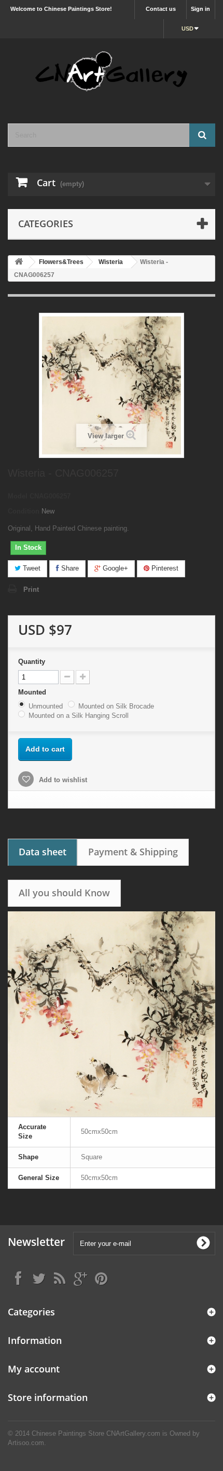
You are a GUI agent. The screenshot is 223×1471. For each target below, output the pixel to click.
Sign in (200, 9)
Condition (23, 511)
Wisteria (111, 262)
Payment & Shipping (133, 851)
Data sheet (42, 851)
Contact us (161, 9)
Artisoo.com (26, 1443)
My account (34, 1369)
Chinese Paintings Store (68, 1433)
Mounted (33, 692)
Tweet (30, 568)
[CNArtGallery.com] (111, 72)
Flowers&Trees (61, 262)
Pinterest (163, 568)
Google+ (114, 568)
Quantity (31, 661)
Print (31, 589)
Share (69, 568)
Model (17, 496)
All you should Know (64, 892)
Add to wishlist (62, 780)
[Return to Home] (19, 262)
